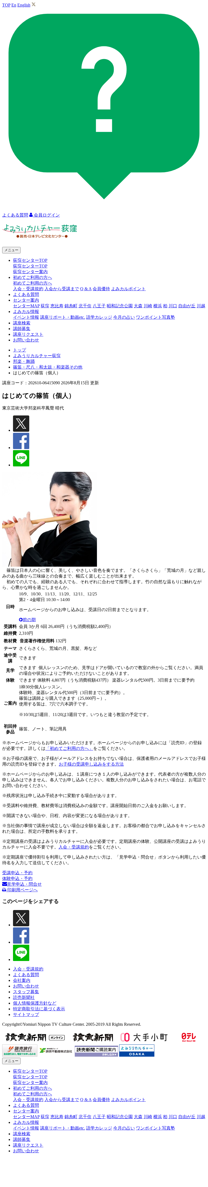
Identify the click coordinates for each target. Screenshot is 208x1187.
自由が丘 (187, 306)
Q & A (86, 288)
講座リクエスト (28, 334)
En (13, 5)
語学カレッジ (99, 317)
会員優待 (101, 288)
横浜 (157, 306)
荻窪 (45, 306)
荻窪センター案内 (30, 271)
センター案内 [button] (26, 300)
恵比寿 (56, 306)
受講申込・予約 (17, 872)
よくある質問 (26, 294)
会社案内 (21, 980)
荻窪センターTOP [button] (30, 260)
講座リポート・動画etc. (62, 317)
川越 (201, 306)
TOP (6, 5)
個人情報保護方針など (34, 1003)
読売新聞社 (24, 997)
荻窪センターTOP (30, 266)
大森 (138, 306)
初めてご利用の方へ (32, 283)
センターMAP (26, 306)
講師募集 (21, 328)
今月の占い (124, 317)
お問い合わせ (26, 340)
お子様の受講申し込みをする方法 (91, 764)
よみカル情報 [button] (26, 311)
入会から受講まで (61, 288)
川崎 (148, 306)
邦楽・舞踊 (24, 361)
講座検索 (21, 323)
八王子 (99, 306)
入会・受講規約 (28, 288)
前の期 (29, 619)
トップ (19, 350)
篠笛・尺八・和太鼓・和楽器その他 (47, 367)
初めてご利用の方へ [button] (32, 277)
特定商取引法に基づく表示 (39, 1009)
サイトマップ (26, 1014)
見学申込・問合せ (24, 884)
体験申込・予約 (17, 878)
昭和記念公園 (120, 306)
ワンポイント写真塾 (155, 317)
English (23, 5)
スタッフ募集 (26, 991)
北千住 (85, 306)
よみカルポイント (128, 288)
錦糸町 (70, 306)
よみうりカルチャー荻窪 (37, 355)
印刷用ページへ (22, 890)
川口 (172, 306)
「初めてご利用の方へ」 (69, 748)
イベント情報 (26, 317)
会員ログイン (46, 215)
